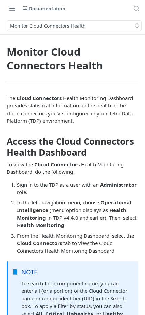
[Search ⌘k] (136, 8)
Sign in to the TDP (37, 184)
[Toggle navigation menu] (12, 8)
